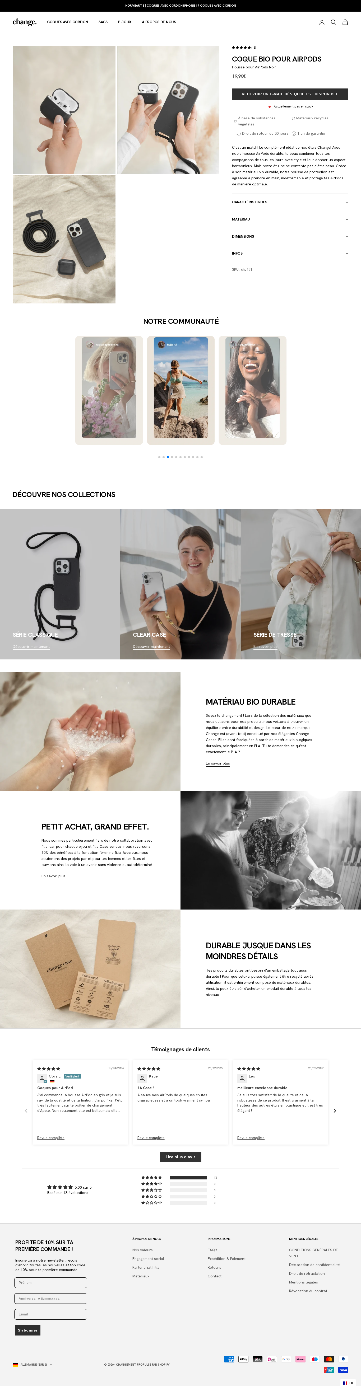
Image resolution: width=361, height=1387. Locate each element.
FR (351, 1383)
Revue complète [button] (50, 1137)
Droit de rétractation (307, 1273)
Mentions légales (303, 1282)
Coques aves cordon (67, 22)
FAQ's (212, 1250)
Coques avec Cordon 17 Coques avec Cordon (180, 5)
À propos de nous (159, 22)
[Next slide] (335, 1111)
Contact (214, 1276)
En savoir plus (265, 646)
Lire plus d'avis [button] (181, 1157)
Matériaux (140, 1276)
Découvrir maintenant (31, 646)
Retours (214, 1267)
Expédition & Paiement (227, 1258)
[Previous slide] (26, 1111)
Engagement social (148, 1258)
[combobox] (348, 1383)
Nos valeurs (142, 1250)
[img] (48, 1068)
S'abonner (28, 1330)
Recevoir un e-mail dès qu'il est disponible (290, 94)
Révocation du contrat (308, 1290)
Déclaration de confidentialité (314, 1264)
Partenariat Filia (145, 1267)
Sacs (103, 22)
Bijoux (124, 22)
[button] (242, 47)
